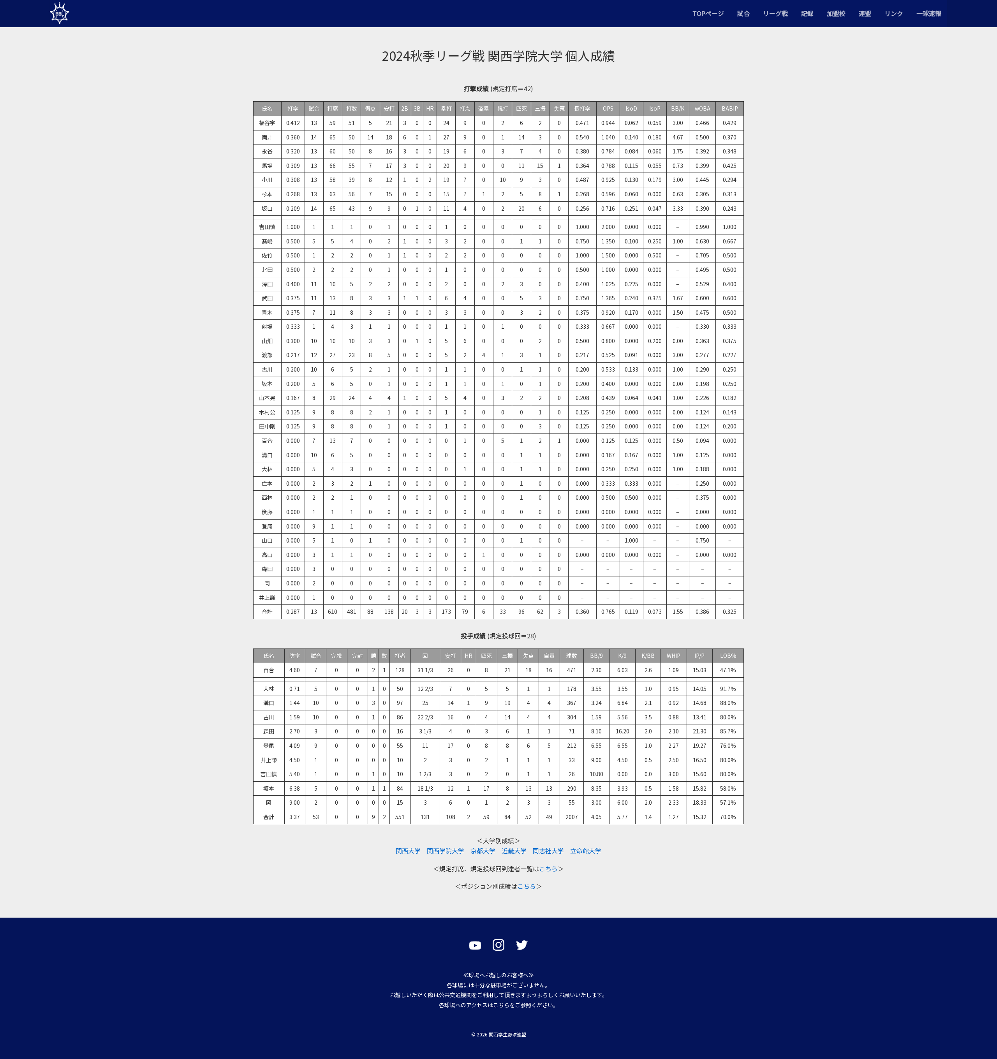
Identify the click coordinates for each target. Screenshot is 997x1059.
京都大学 (482, 850)
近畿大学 (514, 850)
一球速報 (928, 13)
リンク (893, 13)
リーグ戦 (775, 13)
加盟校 (836, 13)
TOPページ (708, 13)
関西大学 (408, 850)
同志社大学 (548, 850)
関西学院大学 (445, 850)
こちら (548, 868)
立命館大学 (585, 850)
